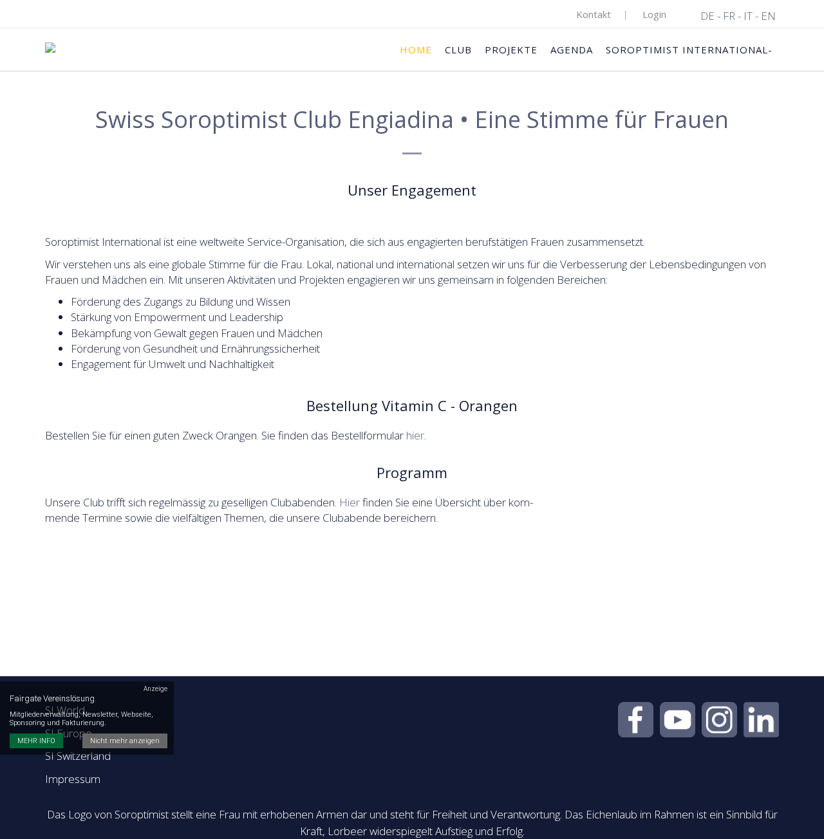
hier (415, 435)
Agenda (571, 49)
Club (458, 49)
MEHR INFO (36, 741)
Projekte (511, 49)
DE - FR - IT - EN (738, 15)
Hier (349, 502)
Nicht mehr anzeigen (125, 741)
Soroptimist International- (689, 49)
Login (654, 14)
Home (416, 49)
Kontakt (593, 14)
